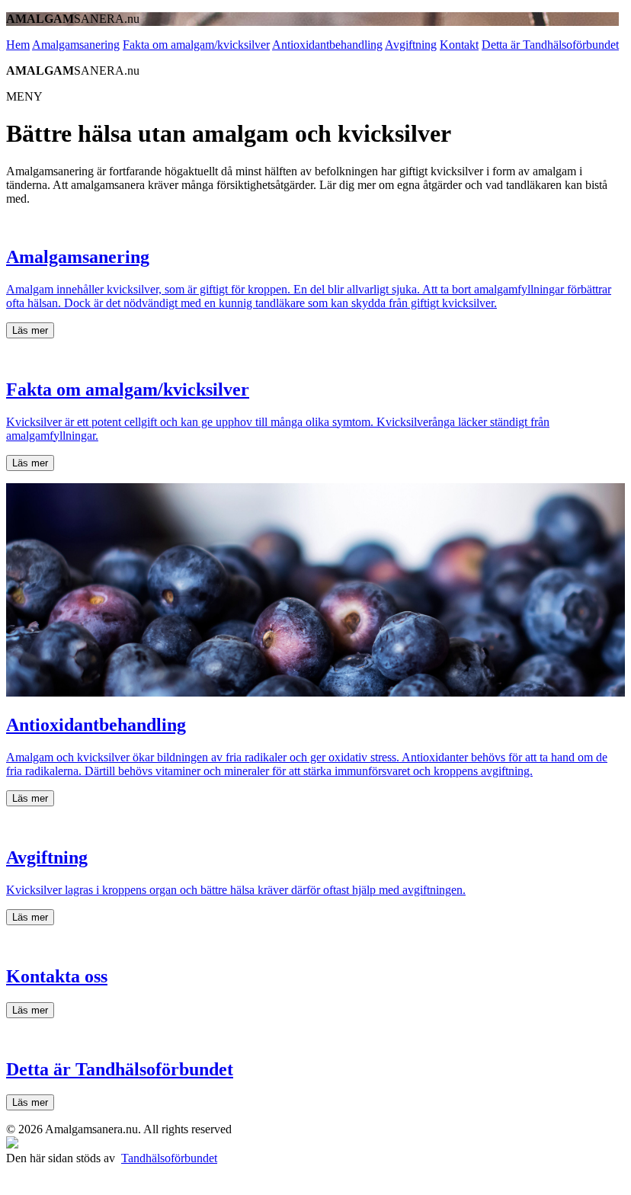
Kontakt (459, 44)
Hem (18, 44)
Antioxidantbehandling (327, 44)
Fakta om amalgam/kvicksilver (196, 44)
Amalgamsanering (76, 44)
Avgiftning (411, 44)
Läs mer (30, 330)
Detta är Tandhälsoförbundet (550, 44)
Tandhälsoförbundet (169, 1158)
